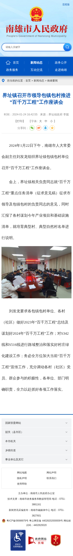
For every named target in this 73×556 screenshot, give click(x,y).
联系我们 (51, 478)
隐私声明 (22, 478)
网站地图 (22, 472)
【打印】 (19, 121)
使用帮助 (22, 483)
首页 (28, 80)
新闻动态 (39, 80)
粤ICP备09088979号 (17, 520)
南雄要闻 (52, 80)
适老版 (66, 4)
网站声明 (51, 472)
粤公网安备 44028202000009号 (46, 520)
